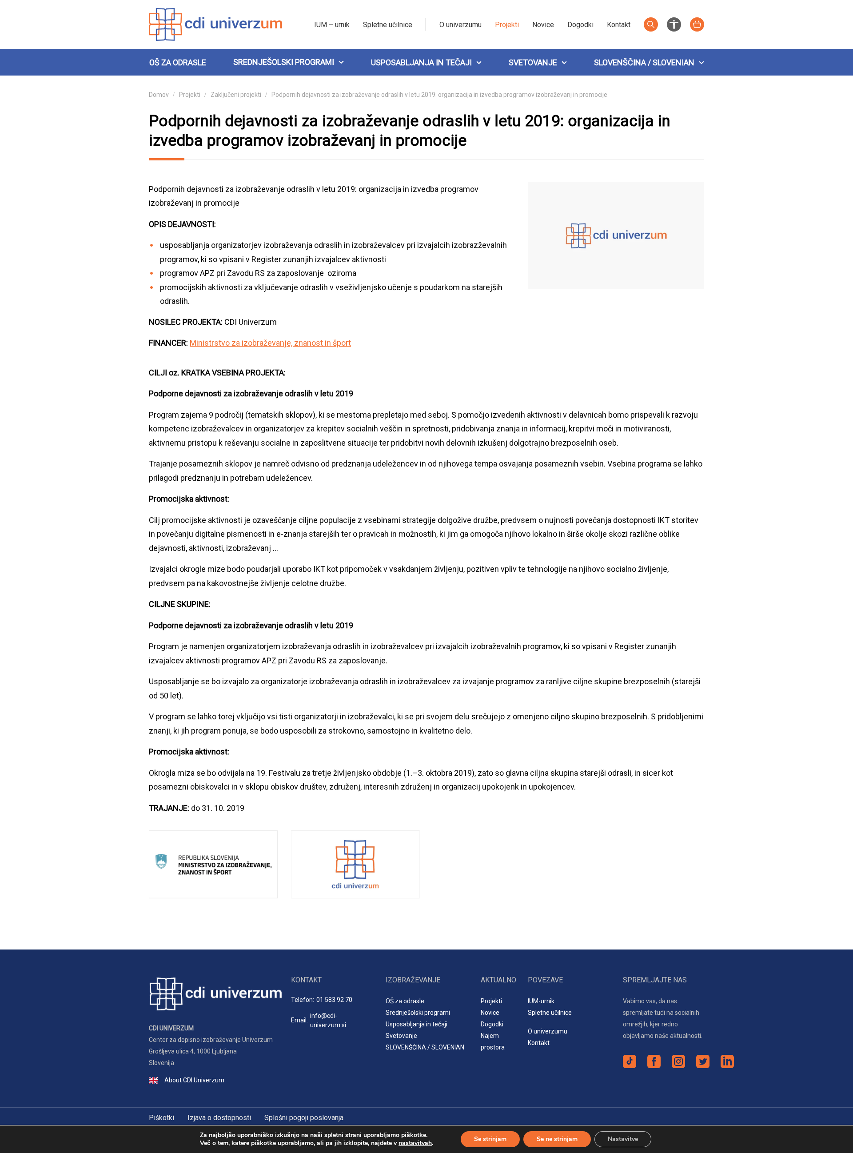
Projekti (507, 24)
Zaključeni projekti (236, 94)
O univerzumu (460, 24)
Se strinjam (490, 1139)
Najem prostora (493, 1041)
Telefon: (321, 999)
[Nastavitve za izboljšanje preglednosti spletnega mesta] (674, 23)
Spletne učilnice (387, 24)
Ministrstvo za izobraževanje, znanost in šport (270, 342)
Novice (543, 24)
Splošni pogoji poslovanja (303, 1117)
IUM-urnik (541, 1001)
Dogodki (580, 24)
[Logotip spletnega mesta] (215, 23)
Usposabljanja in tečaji (421, 62)
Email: (318, 1020)
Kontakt (618, 24)
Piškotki (161, 1117)
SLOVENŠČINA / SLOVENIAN (644, 62)
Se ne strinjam (557, 1139)
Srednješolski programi (283, 62)
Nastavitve (623, 1139)
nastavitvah (415, 1143)
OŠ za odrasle (177, 62)
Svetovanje (533, 62)
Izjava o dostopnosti (219, 1117)
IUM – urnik (332, 24)
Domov (159, 94)
